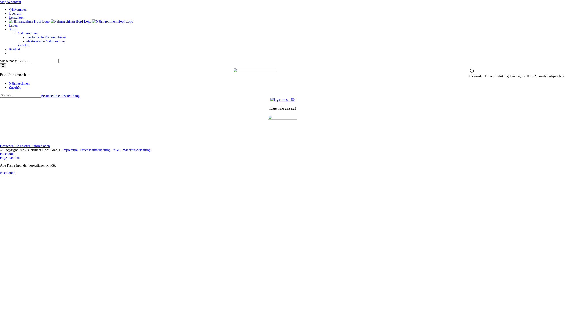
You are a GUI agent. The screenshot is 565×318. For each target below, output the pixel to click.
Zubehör (15, 87)
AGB (117, 150)
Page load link (10, 158)
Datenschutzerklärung (95, 150)
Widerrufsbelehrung (137, 150)
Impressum (70, 150)
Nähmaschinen (19, 83)
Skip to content (10, 2)
